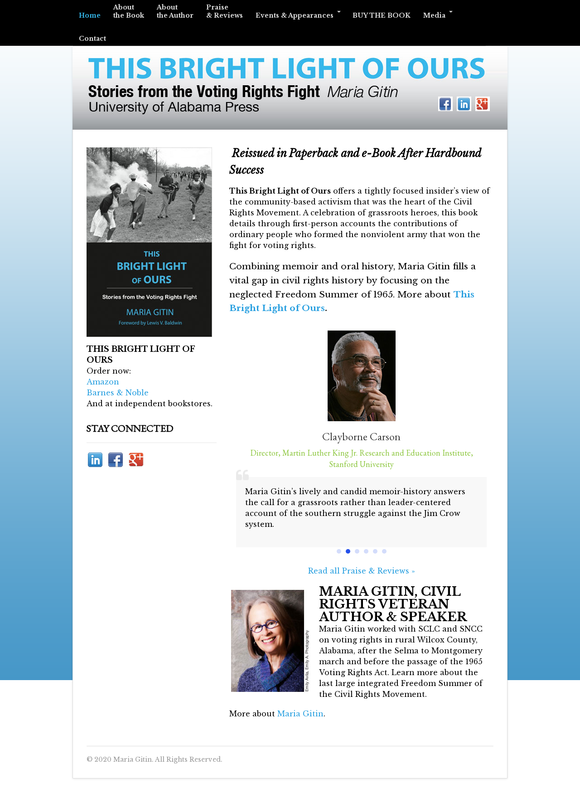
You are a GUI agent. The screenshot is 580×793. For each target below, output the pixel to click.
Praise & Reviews (224, 11)
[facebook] (445, 102)
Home (90, 15)
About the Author (175, 11)
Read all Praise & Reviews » (361, 570)
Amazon (103, 381)
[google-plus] (482, 102)
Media (434, 15)
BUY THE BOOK (382, 15)
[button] (339, 551)
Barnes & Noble (118, 392)
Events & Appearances (295, 15)
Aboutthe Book (128, 11)
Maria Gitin (300, 713)
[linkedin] (464, 102)
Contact (92, 38)
